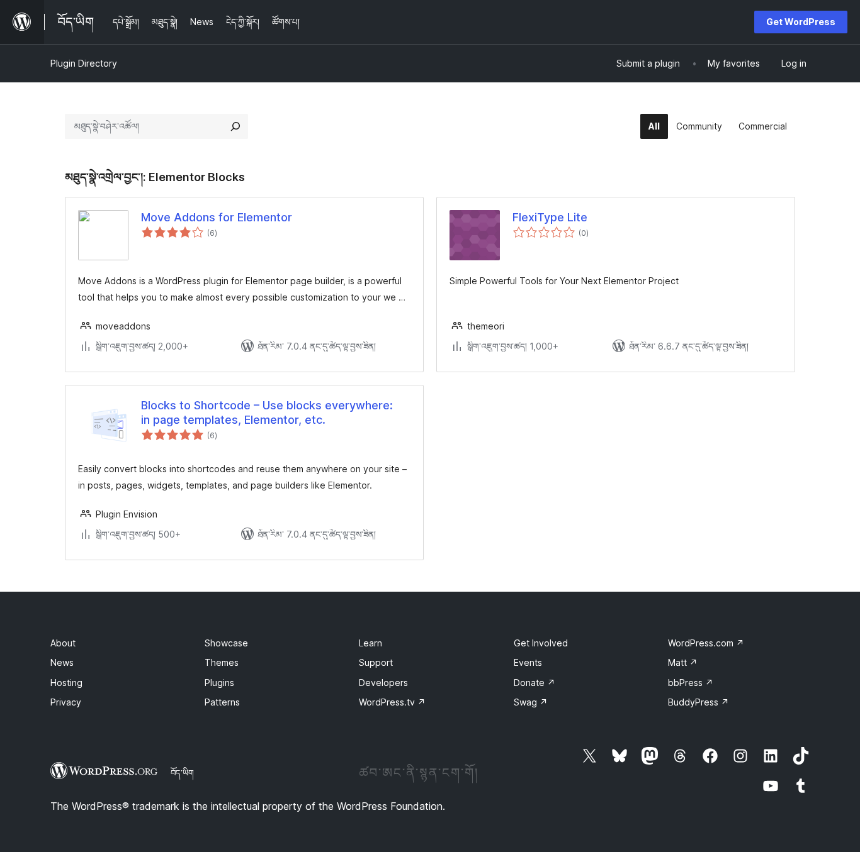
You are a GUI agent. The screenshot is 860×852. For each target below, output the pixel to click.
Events (528, 662)
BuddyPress (698, 702)
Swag (531, 702)
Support (376, 662)
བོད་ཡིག (182, 773)
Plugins (219, 682)
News (62, 662)
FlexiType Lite (549, 217)
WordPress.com (706, 643)
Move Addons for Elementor (216, 217)
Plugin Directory (83, 63)
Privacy (65, 702)
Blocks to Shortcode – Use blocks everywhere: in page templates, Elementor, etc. (267, 412)
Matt (683, 662)
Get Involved (541, 643)
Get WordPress (800, 21)
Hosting (66, 682)
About (63, 643)
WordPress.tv (392, 702)
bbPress (690, 682)
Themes (222, 662)
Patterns (222, 702)
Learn (370, 643)
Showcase (226, 643)
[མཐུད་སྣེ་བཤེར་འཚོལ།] (235, 126)
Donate (534, 682)
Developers (383, 682)
